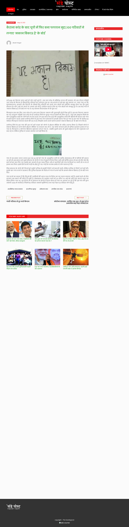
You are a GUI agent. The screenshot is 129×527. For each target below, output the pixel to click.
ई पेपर (97, 10)
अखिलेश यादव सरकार (16, 189)
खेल (57, 10)
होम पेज (10, 10)
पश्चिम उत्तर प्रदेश (58, 189)
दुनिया (24, 10)
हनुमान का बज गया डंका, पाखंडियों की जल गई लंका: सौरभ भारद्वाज (18, 240)
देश (18, 10)
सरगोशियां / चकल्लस (45, 10)
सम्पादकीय (87, 10)
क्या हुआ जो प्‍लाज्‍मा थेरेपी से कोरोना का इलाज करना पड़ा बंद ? (46, 240)
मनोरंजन (65, 10)
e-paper (11, 14)
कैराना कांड (44, 189)
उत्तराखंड (32, 10)
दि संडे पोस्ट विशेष (107, 10)
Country (11, 23)
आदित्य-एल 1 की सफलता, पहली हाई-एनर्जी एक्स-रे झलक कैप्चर (75, 268)
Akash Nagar (17, 43)
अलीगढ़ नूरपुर (31, 189)
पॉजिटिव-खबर (76, 10)
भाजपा (69, 189)
